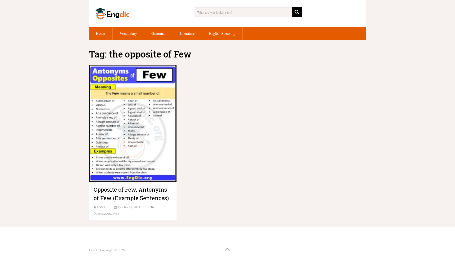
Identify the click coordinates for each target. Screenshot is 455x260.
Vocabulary (128, 33)
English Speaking (222, 33)
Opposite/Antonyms (106, 213)
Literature (187, 33)
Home (100, 33)
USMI (101, 207)
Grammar (158, 33)
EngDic (94, 250)
